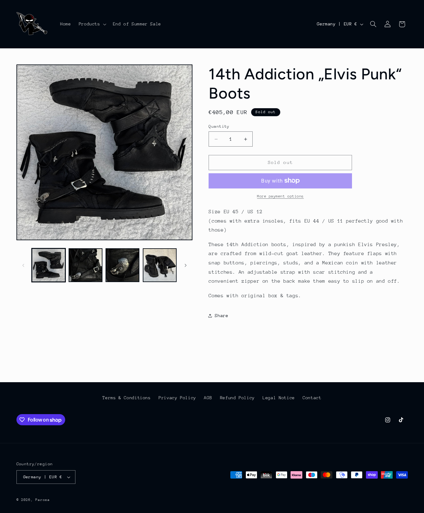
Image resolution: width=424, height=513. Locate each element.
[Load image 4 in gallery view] (160, 265)
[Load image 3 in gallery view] (122, 265)
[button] (92, 24)
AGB (208, 397)
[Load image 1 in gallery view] (48, 265)
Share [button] (221, 315)
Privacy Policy (177, 397)
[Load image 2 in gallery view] (85, 265)
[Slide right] (185, 265)
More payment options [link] (280, 196)
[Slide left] (23, 265)
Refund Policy (237, 397)
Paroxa (42, 500)
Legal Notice (279, 397)
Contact (312, 397)
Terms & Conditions (126, 397)
